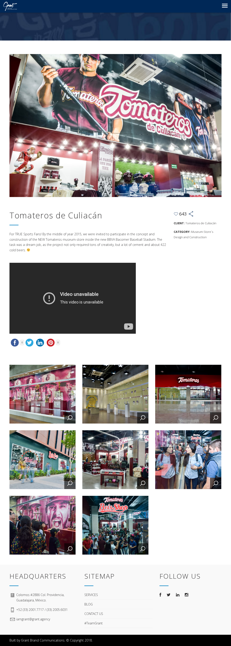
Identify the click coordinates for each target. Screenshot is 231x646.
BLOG (88, 604)
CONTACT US (93, 614)
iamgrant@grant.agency (33, 619)
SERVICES (91, 595)
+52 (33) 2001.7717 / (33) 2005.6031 (42, 609)
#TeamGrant (93, 623)
